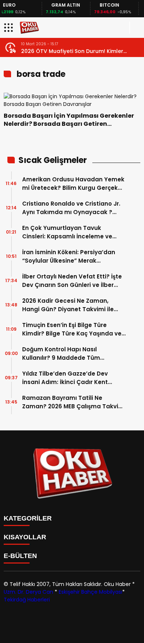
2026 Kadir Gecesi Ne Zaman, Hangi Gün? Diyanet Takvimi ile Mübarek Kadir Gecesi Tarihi (68, 305)
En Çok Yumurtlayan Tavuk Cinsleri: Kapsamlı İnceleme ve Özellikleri (67, 232)
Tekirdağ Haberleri (27, 599)
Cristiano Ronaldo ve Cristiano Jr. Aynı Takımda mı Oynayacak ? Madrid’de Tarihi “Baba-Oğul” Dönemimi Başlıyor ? (71, 208)
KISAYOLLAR (25, 537)
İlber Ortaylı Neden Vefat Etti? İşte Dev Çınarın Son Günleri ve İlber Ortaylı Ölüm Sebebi (72, 281)
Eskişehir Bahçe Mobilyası (90, 592)
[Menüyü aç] (9, 27)
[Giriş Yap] (135, 27)
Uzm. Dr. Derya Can (28, 592)
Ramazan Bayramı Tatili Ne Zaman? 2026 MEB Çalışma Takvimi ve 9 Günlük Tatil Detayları (74, 402)
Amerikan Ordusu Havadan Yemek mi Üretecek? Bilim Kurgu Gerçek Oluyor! (73, 183)
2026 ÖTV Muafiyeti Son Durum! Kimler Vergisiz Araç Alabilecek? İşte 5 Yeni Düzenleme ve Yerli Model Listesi (72, 51)
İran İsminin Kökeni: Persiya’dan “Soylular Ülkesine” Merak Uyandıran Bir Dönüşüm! (68, 256)
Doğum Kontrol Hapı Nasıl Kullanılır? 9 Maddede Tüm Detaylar (61, 353)
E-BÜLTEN (20, 555)
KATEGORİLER (28, 518)
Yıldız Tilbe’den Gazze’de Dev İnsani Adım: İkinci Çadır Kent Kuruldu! (65, 378)
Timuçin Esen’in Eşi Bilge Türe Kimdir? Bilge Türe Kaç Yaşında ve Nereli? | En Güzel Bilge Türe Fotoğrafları (71, 329)
